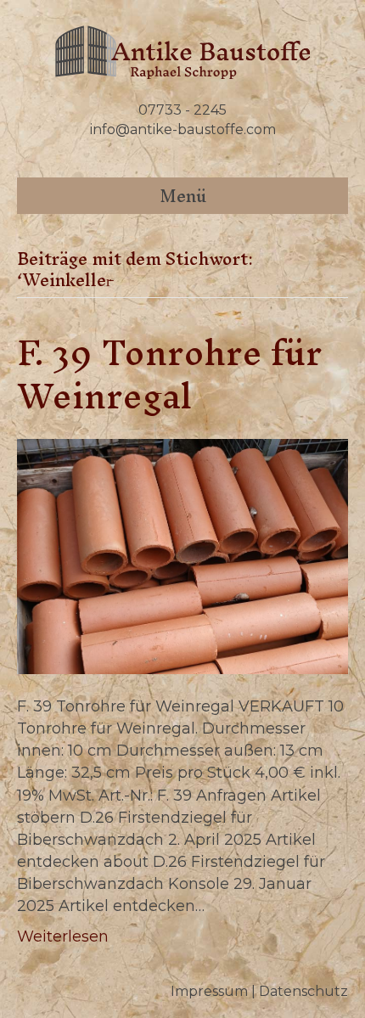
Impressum (209, 991)
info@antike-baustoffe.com (183, 129)
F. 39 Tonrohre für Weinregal (169, 374)
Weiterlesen (63, 936)
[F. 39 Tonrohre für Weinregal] (182, 555)
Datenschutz (303, 991)
